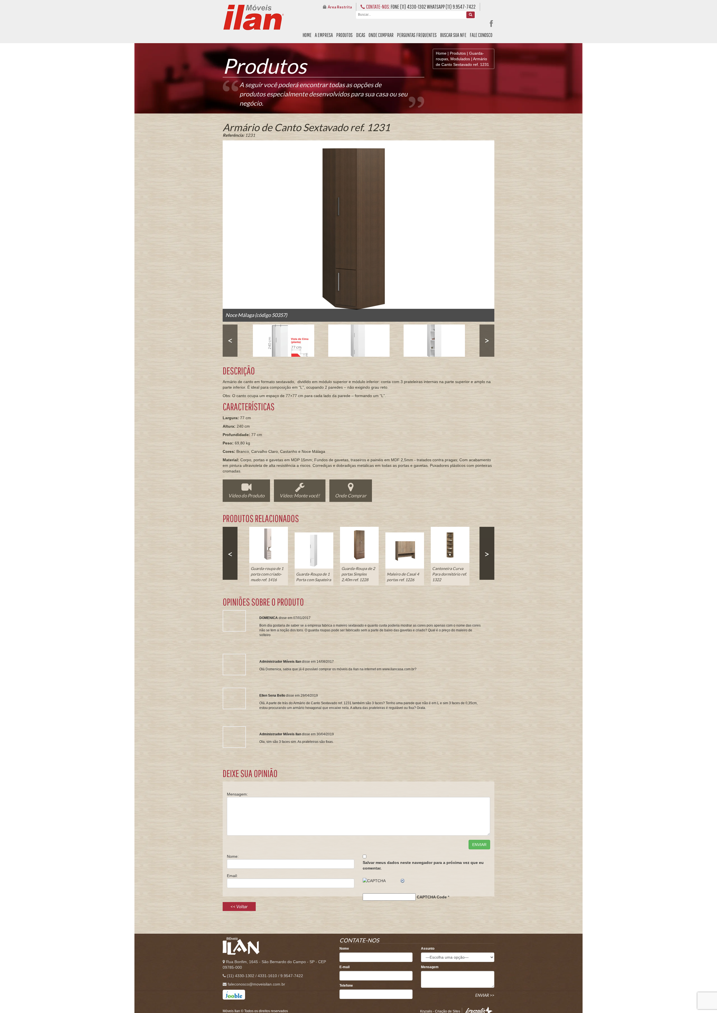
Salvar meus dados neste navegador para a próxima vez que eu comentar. (423, 865)
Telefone (346, 985)
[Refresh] (403, 880)
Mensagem (430, 967)
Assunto (427, 949)
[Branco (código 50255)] (359, 340)
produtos (344, 35)
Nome (344, 949)
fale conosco (481, 35)
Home (441, 53)
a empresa (324, 35)
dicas (360, 35)
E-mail (344, 967)
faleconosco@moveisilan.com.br (256, 984)
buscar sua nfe (453, 35)
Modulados (460, 59)
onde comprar (381, 35)
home (306, 35)
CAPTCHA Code (432, 897)
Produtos (458, 53)
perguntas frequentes (417, 35)
